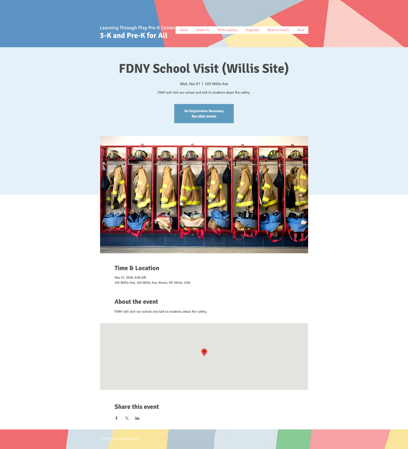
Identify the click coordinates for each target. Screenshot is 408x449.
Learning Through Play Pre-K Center (138, 28)
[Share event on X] (127, 418)
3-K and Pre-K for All (135, 35)
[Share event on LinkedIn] (137, 418)
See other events (204, 116)
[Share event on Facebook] (117, 418)
